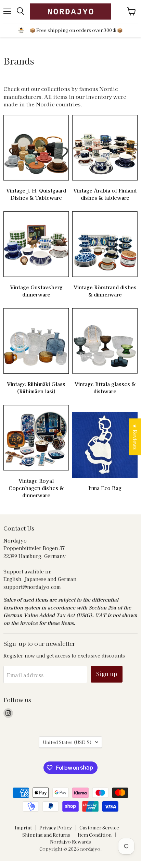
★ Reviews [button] (135, 437)
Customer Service (99, 827)
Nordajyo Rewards (70, 841)
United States (67, 742)
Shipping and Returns (46, 834)
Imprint (23, 827)
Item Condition (95, 834)
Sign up (106, 674)
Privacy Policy (55, 827)
